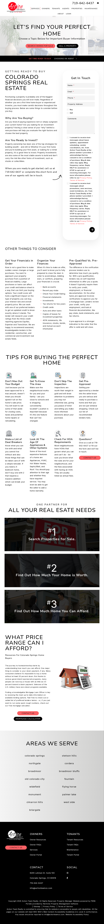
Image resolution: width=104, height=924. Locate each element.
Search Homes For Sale (40, 46)
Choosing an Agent (64, 59)
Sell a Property (67, 46)
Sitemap (37, 906)
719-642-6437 (83, 3)
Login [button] (68, 14)
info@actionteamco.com (41, 888)
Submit (92, 229)
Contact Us (90, 458)
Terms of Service (77, 180)
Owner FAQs (35, 845)
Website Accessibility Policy (77, 914)
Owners (46, 8)
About (61, 14)
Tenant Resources (75, 840)
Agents (65, 8)
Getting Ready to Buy (40, 59)
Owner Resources (38, 840)
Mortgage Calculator (28, 719)
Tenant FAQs (72, 845)
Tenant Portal (73, 855)
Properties (77, 8)
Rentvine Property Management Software (60, 904)
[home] (16, 8)
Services (35, 8)
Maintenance (91, 8)
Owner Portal (36, 855)
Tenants (56, 8)
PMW (93, 901)
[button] (96, 3)
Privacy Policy (86, 178)
